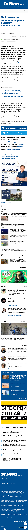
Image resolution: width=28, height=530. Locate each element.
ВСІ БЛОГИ (24, 345)
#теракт (7, 156)
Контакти (5, 481)
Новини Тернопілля (15, 30)
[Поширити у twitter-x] (20, 36)
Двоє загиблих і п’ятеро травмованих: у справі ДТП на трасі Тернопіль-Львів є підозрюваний (13, 459)
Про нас (4, 478)
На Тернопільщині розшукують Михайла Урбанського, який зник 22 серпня (18, 236)
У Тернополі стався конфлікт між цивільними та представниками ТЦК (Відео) (14, 441)
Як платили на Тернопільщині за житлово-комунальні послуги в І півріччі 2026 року (18, 218)
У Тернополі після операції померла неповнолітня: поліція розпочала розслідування (11, 92)
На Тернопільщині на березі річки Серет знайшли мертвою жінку (13, 450)
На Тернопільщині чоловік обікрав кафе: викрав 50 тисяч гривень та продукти (12, 256)
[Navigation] (25, 10)
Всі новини (23, 267)
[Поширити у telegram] (25, 36)
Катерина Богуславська (15, 315)
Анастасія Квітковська (14, 296)
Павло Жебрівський (13, 361)
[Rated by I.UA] (23, 527)
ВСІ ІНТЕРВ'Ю (23, 321)
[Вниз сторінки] (25, 527)
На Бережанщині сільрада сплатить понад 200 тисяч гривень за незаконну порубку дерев (14, 214)
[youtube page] (21, 522)
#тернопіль (14, 156)
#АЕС (5, 153)
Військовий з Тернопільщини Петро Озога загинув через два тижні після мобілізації (13, 436)
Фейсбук (21, 144)
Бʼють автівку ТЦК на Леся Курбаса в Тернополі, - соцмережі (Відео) (12, 432)
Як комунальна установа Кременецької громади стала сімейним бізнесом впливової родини (14, 445)
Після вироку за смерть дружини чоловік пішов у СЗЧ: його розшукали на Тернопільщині (12, 208)
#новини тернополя (17, 154)
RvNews (19, 63)
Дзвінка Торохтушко (14, 368)
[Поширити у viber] (23, 36)
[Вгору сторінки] (25, 523)
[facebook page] (17, 522)
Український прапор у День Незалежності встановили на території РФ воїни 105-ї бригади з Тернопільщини (13, 455)
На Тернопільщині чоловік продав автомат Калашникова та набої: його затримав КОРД (18, 243)
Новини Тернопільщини (14, 149)
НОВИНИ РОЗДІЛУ (22, 398)
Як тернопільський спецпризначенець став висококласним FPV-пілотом (12, 339)
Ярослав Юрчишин (13, 354)
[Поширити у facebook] (17, 36)
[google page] (15, 522)
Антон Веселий (12, 305)
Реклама (4, 486)
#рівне (3, 156)
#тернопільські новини (8, 158)
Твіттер (16, 142)
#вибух (10, 153)
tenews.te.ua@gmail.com (8, 141)
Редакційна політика (8, 483)
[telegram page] (23, 522)
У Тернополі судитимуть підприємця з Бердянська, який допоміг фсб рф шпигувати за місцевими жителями (13, 250)
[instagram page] (25, 522)
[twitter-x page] (19, 522)
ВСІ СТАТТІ (24, 286)
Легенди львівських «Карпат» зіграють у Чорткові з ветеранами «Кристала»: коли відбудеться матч (12, 226)
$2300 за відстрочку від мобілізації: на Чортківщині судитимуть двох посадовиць (18, 260)
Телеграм (20, 146)
